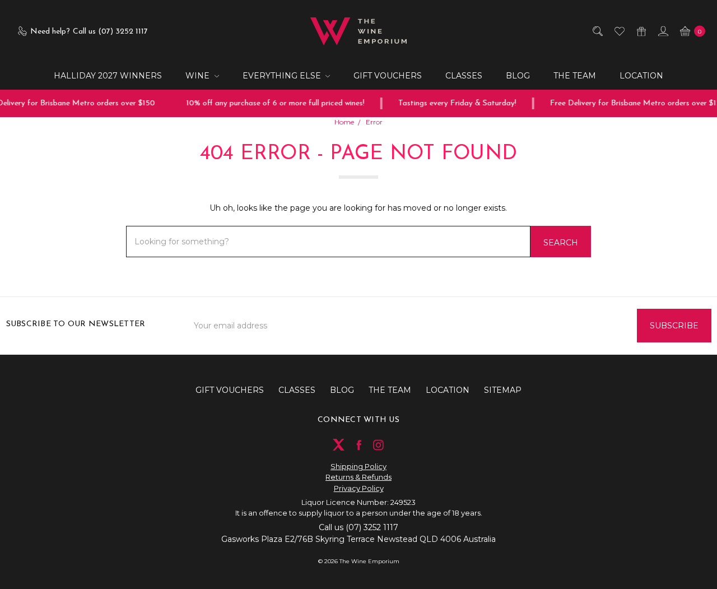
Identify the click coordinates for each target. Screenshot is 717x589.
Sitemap (503, 390)
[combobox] (328, 241)
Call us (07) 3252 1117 (358, 527)
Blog (518, 76)
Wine (198, 76)
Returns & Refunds (358, 476)
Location (641, 76)
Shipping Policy (358, 466)
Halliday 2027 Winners (108, 76)
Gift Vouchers (387, 76)
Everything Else (283, 76)
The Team (574, 76)
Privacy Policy (359, 488)
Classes (463, 76)
